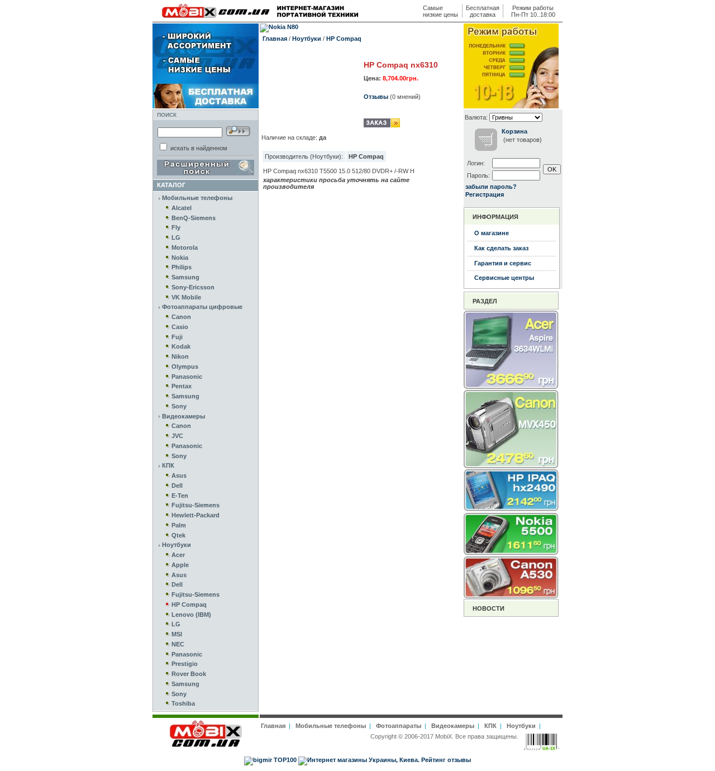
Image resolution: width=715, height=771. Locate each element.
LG (175, 237)
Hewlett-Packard (195, 515)
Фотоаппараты (398, 725)
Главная (275, 38)
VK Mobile (186, 297)
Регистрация (484, 194)
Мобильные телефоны (197, 197)
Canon (181, 316)
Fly (175, 227)
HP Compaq (189, 604)
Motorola (184, 247)
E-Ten (179, 495)
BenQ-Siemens (193, 218)
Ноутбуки (176, 544)
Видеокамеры (183, 416)
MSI (176, 634)
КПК (168, 465)
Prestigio (184, 663)
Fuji (177, 337)
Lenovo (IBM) (191, 614)
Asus (179, 475)
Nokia (179, 257)
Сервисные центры (504, 277)
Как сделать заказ (501, 248)
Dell (177, 485)
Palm (178, 525)
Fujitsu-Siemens (195, 505)
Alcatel (181, 207)
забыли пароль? (491, 186)
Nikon (180, 356)
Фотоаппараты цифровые (202, 306)
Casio (179, 326)
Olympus (184, 366)
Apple (180, 564)
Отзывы (376, 96)
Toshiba (183, 703)
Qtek (178, 535)
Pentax (181, 386)
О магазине (491, 233)
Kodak (180, 346)
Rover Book (188, 673)
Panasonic (186, 376)
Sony (179, 406)
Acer (178, 554)
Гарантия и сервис (502, 263)
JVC (177, 435)
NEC (177, 644)
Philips (181, 267)
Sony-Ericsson (192, 287)
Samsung (185, 277)
